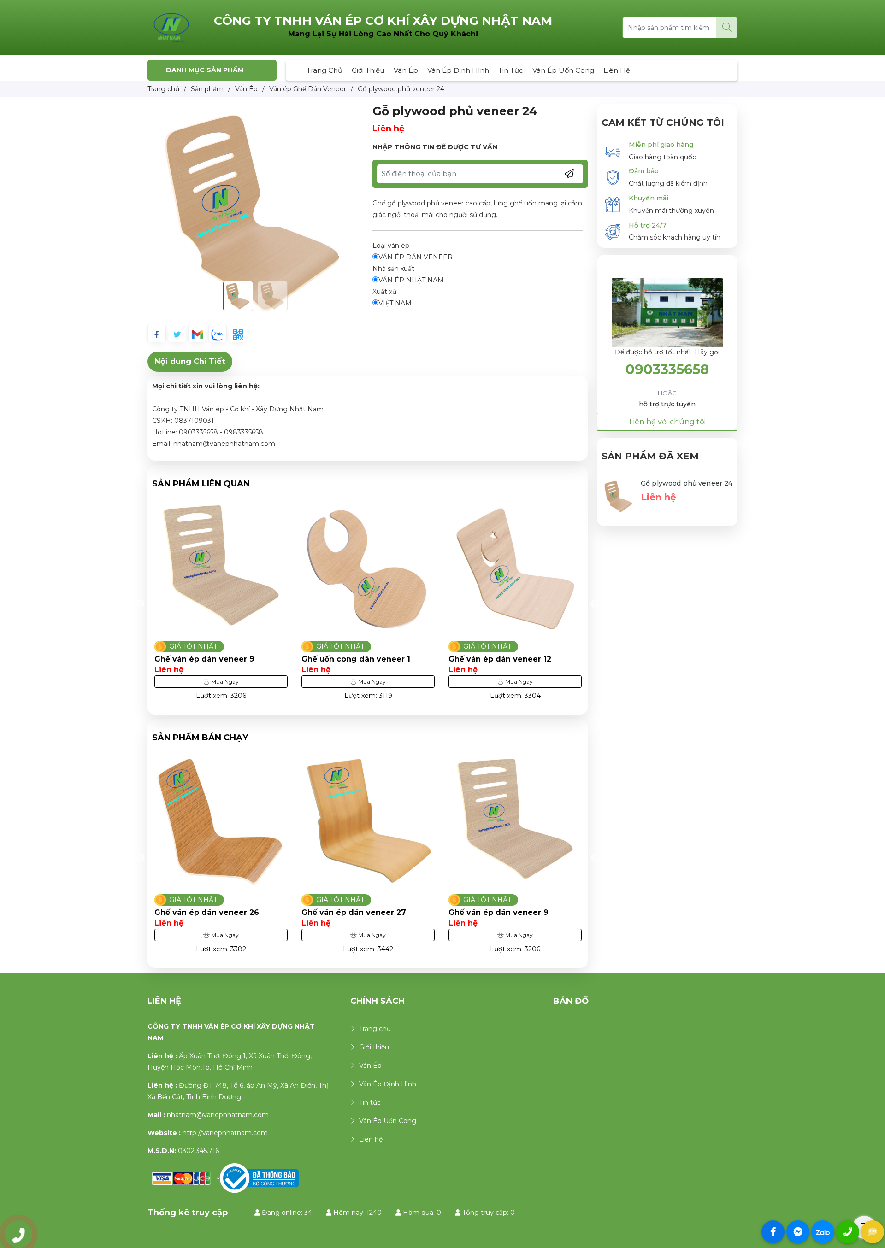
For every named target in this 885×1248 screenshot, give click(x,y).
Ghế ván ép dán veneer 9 (402, 912)
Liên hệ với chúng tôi (667, 421)
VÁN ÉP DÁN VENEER (415, 257)
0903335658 (667, 369)
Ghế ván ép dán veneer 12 (357, 659)
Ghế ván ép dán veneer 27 (257, 912)
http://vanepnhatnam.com (225, 1133)
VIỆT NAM (395, 303)
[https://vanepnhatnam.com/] (171, 27)
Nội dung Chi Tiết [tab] (189, 361)
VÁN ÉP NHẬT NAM (411, 280)
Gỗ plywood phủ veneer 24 (686, 483)
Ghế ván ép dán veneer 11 (503, 659)
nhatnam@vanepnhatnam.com (218, 1115)
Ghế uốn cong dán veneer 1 (213, 659)
